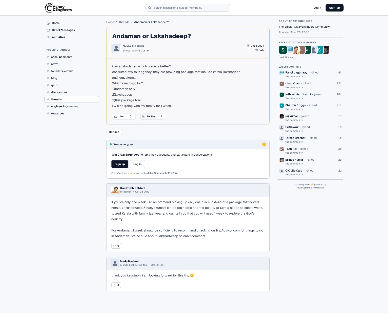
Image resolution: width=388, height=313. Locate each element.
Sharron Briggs (295, 105)
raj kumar (291, 116)
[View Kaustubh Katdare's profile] (295, 50)
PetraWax (292, 127)
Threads (124, 22)
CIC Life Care (293, 170)
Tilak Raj (291, 149)
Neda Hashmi (133, 46)
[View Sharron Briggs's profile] (319, 50)
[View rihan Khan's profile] (301, 50)
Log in (137, 164)
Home (110, 22)
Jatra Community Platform (162, 173)
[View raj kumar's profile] (325, 50)
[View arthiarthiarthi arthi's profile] (307, 50)
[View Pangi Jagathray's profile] (289, 50)
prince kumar (294, 159)
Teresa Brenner (295, 138)
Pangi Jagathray (296, 72)
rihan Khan (292, 83)
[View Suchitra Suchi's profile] (283, 50)
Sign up (120, 164)
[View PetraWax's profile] (313, 50)
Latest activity (290, 66)
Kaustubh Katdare (132, 188)
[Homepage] (58, 7)
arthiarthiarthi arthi (298, 94)
